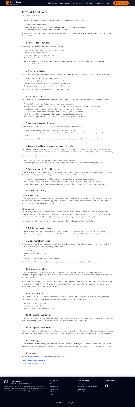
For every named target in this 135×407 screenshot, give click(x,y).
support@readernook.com (35, 361)
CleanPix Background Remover (87, 386)
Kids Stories (52, 3)
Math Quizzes (54, 386)
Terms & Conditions (84, 392)
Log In (109, 3)
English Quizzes (54, 389)
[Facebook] (106, 386)
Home (52, 384)
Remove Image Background (82, 3)
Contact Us (99, 3)
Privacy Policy (82, 389)
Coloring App (64, 3)
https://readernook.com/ (36, 363)
